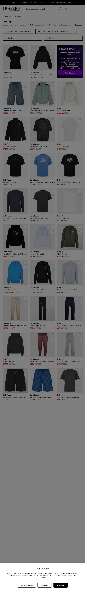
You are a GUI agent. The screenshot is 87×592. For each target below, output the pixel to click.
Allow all (60, 585)
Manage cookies (27, 585)
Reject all (44, 585)
